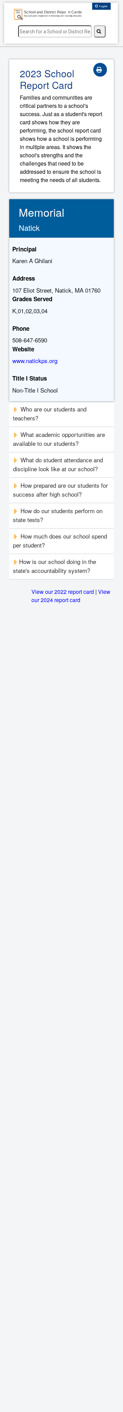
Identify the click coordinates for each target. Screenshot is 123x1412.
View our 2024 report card (70, 596)
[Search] (100, 31)
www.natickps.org (34, 360)
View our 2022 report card (62, 592)
